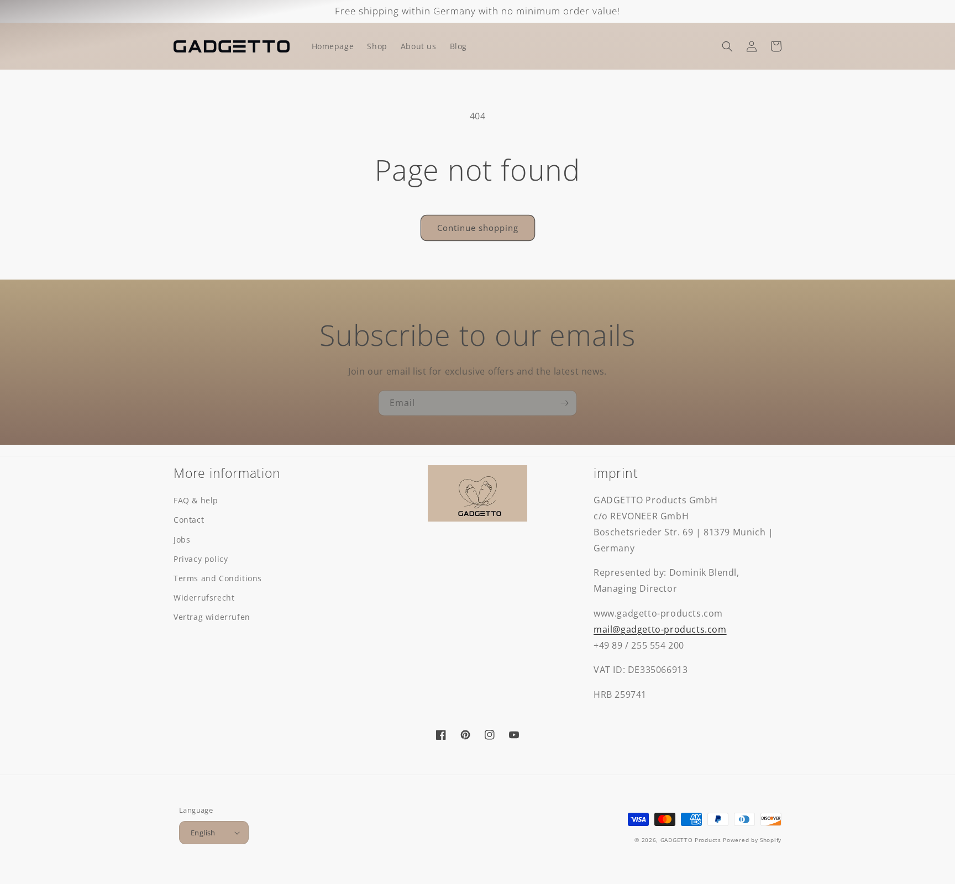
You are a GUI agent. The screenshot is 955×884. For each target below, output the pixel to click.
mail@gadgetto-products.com (660, 629)
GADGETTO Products (690, 840)
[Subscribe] (564, 403)
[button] (727, 46)
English (203, 833)
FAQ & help (196, 500)
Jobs (182, 539)
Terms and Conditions (218, 578)
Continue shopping (477, 227)
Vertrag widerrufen (212, 617)
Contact (189, 519)
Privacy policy (201, 559)
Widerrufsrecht (204, 597)
